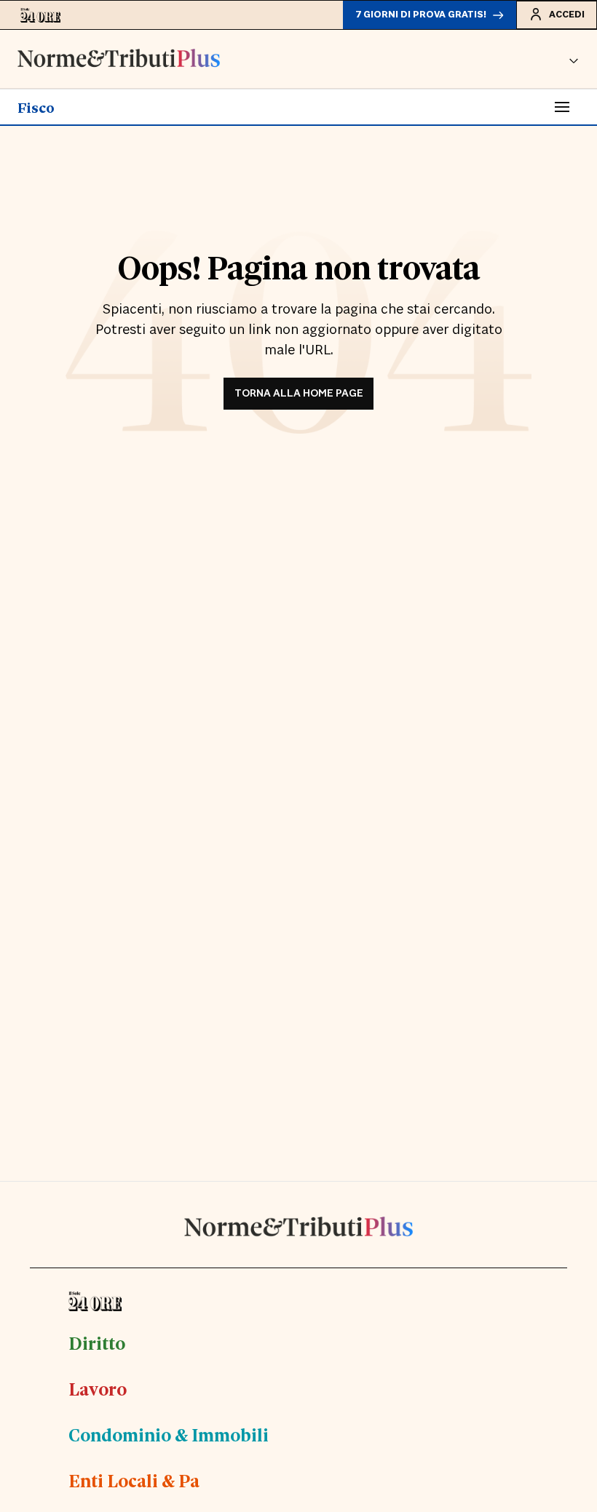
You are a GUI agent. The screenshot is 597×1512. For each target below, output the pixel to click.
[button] (574, 59)
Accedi (567, 14)
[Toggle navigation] (562, 107)
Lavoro (97, 1388)
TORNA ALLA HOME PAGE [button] (298, 393)
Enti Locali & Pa (133, 1480)
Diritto (96, 1342)
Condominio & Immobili (168, 1434)
